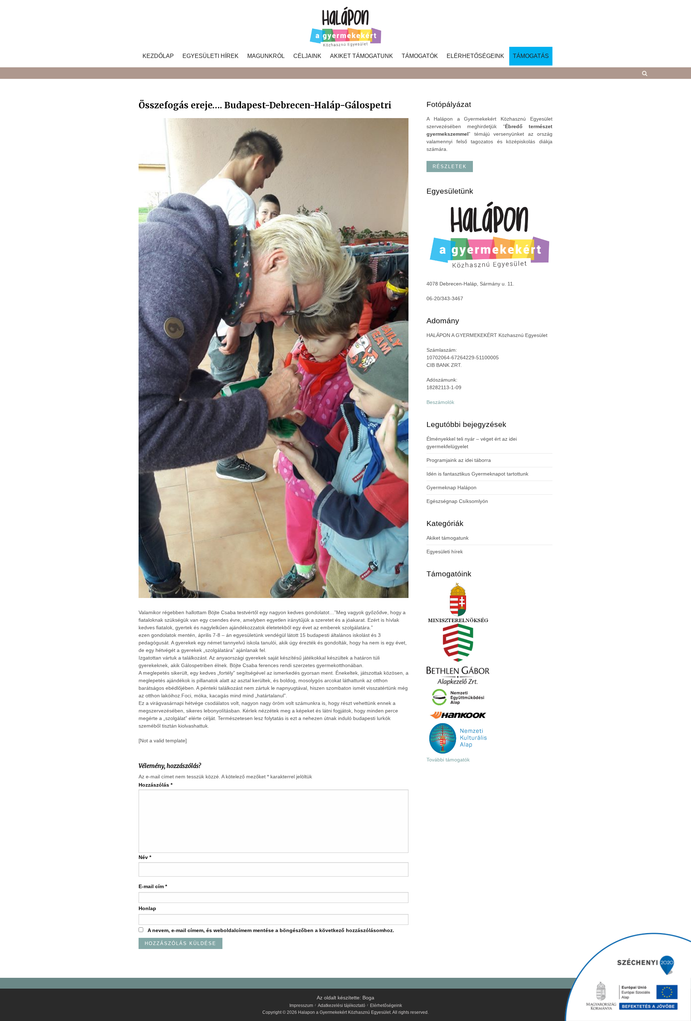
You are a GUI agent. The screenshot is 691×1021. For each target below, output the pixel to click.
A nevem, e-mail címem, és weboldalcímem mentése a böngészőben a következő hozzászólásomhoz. (271, 930)
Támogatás (531, 56)
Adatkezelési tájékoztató (341, 1005)
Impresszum (301, 1005)
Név (145, 857)
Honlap (147, 908)
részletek (450, 166)
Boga (368, 997)
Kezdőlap (158, 56)
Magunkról (266, 56)
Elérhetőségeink (475, 56)
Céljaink (307, 56)
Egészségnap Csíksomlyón (457, 501)
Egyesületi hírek (210, 56)
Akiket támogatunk (361, 56)
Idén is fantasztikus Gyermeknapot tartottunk (477, 474)
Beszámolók (440, 402)
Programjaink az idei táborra (458, 460)
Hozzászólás (155, 785)
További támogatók (448, 760)
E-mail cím (153, 886)
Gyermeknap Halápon (451, 487)
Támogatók (420, 56)
